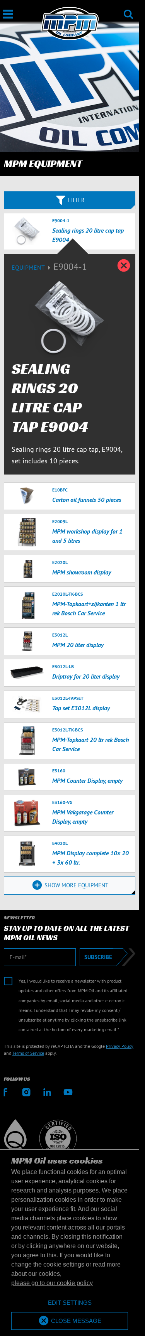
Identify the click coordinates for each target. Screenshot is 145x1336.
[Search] (128, 9)
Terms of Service (28, 1053)
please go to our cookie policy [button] (52, 1283)
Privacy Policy (119, 1046)
